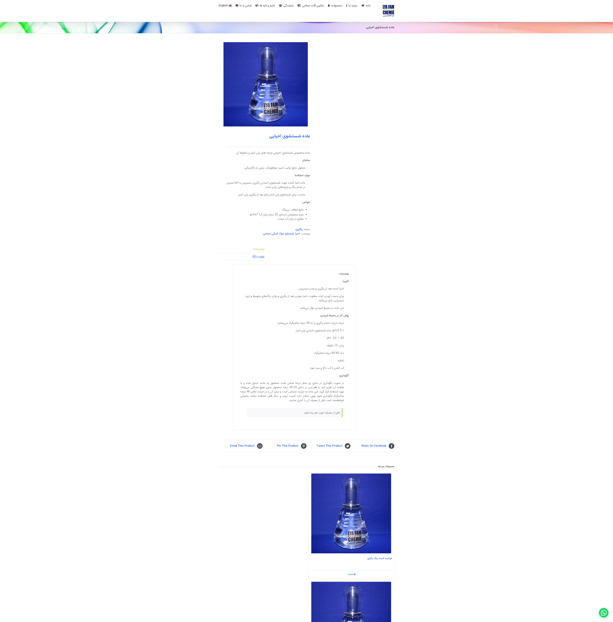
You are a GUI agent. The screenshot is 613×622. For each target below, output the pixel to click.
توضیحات (258, 249)
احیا (297, 233)
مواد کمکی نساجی (273, 233)
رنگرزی (299, 229)
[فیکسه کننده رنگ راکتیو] (351, 513)
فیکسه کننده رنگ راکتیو (379, 558)
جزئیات (350, 574)
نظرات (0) (258, 256)
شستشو (289, 233)
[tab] (241, 249)
